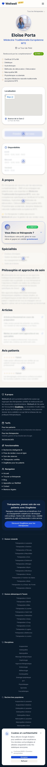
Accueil (6, 473)
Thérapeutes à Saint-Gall (23, 612)
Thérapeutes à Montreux (23, 571)
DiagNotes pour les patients (13, 463)
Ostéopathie (23, 650)
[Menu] (43, 3)
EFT (23, 681)
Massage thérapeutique (24, 657)
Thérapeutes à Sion (23, 557)
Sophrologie (23, 660)
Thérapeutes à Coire (23, 626)
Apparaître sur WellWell (12, 483)
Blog (5, 480)
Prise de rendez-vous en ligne (14, 453)
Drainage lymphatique (23, 677)
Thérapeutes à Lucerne (23, 608)
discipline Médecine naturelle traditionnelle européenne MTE (21, 80)
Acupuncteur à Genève (23, 705)
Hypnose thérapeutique (23, 663)
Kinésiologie (23, 667)
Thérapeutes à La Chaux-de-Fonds (23, 584)
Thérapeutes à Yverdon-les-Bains (23, 578)
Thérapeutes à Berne (23, 602)
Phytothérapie (23, 684)
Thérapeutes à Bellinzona (23, 633)
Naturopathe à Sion (23, 725)
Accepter (24, 757)
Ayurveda (23, 688)
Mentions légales (9, 489)
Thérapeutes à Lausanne (23, 543)
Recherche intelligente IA (12, 450)
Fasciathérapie (24, 691)
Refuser (24, 761)
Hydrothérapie (10, 66)
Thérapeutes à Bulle (23, 581)
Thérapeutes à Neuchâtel (23, 553)
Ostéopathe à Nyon (23, 715)
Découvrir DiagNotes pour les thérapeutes (23, 524)
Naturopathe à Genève (23, 722)
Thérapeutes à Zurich (23, 598)
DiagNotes (19, 407)
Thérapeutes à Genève (23, 546)
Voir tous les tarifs (8, 439)
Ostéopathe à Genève (23, 712)
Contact (6, 486)
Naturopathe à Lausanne (23, 719)
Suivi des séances (10, 456)
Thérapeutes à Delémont (23, 560)
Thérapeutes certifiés (11, 459)
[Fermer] (40, 733)
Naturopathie (23, 653)
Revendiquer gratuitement (23, 141)
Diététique (8, 62)
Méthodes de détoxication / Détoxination (20, 69)
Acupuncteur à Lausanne (23, 701)
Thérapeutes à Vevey (23, 574)
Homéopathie (23, 674)
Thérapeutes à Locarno (23, 636)
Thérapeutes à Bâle (23, 605)
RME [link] (38, 54)
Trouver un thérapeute (12, 477)
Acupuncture (23, 646)
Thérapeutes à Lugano (23, 629)
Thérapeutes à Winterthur (23, 615)
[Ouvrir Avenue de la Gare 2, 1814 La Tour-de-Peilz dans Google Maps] (23, 105)
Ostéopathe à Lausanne (24, 708)
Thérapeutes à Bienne (23, 588)
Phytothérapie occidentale (15, 75)
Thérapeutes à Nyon (23, 567)
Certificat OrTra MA (12, 59)
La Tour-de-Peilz (25, 48)
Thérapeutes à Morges (23, 564)
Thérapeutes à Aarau (24, 619)
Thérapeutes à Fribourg (23, 550)
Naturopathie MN (11, 72)
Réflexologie (23, 670)
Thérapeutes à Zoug (23, 622)
